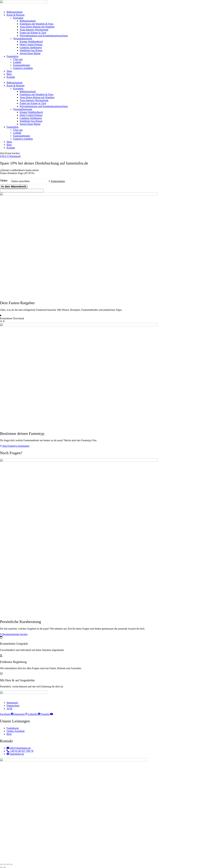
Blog (9, 74)
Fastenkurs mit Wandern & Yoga (36, 23)
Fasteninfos (12, 56)
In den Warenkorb (13, 186)
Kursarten (18, 17)
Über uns (18, 59)
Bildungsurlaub (14, 12)
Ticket (3, 180)
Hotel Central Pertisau (31, 44)
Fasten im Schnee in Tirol (33, 32)
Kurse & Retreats (15, 14)
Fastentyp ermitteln (23, 68)
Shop (9, 71)
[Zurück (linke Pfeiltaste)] (1, 867)
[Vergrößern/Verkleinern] (1, 864)
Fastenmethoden (21, 65)
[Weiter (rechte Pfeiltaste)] (4, 867)
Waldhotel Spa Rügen (31, 50)
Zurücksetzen (58, 181)
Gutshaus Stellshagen (31, 47)
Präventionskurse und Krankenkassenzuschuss (44, 35)
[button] (10, 153)
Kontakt (11, 77)
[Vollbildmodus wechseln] (4, 864)
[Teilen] (8, 864)
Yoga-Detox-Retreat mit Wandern (37, 26)
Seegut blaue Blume (30, 53)
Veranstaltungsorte (22, 38)
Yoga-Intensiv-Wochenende (34, 29)
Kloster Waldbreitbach (31, 41)
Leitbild (17, 62)
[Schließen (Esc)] (11, 864)
